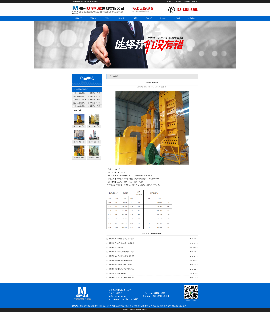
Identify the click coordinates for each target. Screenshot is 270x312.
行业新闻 (135, 18)
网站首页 (170, 1)
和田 (100, 306)
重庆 (89, 306)
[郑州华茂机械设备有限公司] (98, 14)
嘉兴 (173, 306)
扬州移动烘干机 (79, 106)
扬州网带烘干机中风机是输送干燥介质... (122, 278)
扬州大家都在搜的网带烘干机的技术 (120, 260)
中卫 (154, 306)
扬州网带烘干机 (79, 96)
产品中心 (187, 1)
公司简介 (92, 18)
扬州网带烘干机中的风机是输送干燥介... (122, 252)
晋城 (161, 306)
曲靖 (165, 306)
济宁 (169, 306)
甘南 (96, 306)
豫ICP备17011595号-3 (119, 299)
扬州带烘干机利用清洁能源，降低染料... (122, 243)
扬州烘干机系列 (82, 89)
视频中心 (149, 18)
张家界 (109, 306)
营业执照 (134, 299)
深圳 (158, 306)
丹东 (135, 306)
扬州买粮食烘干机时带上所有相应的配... (122, 256)
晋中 (85, 306)
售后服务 (177, 18)
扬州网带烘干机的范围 (116, 247)
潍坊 (177, 306)
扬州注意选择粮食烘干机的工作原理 (120, 265)
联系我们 (195, 1)
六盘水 (127, 306)
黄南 (139, 306)
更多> (185, 306)
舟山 (142, 306)
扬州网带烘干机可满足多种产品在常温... (122, 239)
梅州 (146, 306)
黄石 (131, 306)
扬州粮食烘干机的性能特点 (117, 273)
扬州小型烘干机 (79, 93)
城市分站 (178, 1)
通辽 (180, 306)
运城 (150, 306)
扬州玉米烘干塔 (79, 103)
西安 (81, 306)
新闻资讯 (121, 18)
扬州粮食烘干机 (95, 106)
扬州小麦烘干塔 (95, 96)
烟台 (104, 306)
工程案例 (163, 18)
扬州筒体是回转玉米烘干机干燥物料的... (122, 269)
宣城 (117, 306)
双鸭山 (121, 306)
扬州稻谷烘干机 (95, 103)
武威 (92, 306)
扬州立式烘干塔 (95, 100)
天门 (113, 306)
